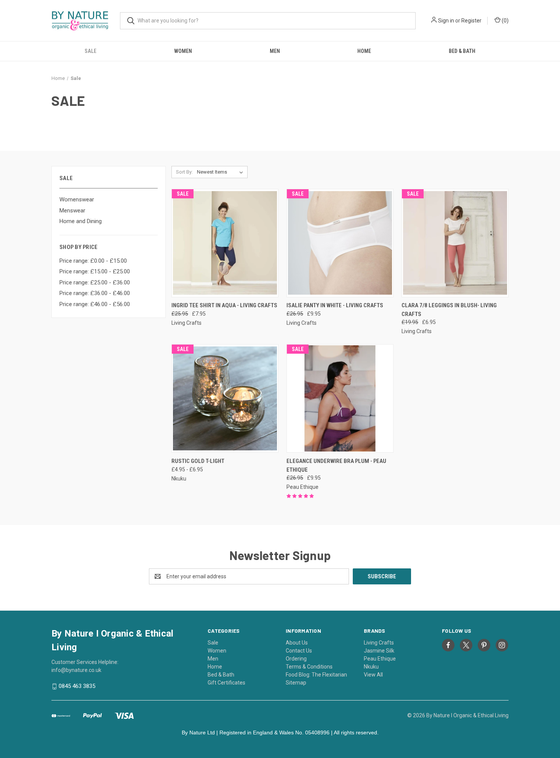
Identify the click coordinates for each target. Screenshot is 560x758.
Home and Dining (80, 221)
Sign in (446, 21)
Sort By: (184, 172)
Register (471, 21)
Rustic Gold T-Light (197, 461)
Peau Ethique (380, 659)
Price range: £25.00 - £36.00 (94, 282)
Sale (90, 51)
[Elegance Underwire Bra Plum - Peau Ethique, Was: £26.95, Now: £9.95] (340, 398)
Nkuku (371, 667)
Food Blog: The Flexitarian (316, 675)
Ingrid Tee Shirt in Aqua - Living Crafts (224, 305)
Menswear (72, 210)
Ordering (296, 659)
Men (275, 51)
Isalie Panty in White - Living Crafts (334, 305)
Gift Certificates (226, 683)
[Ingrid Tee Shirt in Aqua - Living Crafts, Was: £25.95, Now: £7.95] (225, 243)
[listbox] (221, 172)
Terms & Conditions (309, 667)
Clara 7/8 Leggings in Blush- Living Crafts (449, 310)
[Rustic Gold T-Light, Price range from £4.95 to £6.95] (225, 398)
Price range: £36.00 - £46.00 (94, 293)
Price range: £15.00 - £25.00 (94, 271)
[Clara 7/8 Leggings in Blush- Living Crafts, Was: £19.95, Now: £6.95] (455, 243)
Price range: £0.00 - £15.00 (93, 260)
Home (364, 51)
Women (183, 51)
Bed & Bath (462, 51)
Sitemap (296, 683)
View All (373, 675)
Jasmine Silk (379, 651)
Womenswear (76, 199)
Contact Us (299, 651)
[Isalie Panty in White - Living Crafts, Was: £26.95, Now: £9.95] (340, 243)
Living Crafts (379, 643)
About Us (297, 643)
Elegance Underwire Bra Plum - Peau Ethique (336, 465)
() (505, 21)
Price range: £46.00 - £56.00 (94, 304)
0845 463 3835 (77, 686)
